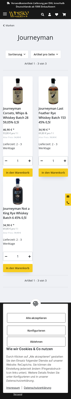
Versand (17, 394)
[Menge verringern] (6, 160)
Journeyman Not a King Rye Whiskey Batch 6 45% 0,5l (16, 213)
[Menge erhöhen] (29, 160)
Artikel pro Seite (44, 54)
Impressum (13, 387)
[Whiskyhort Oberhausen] (22, 14)
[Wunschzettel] (56, 14)
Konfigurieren (36, 330)
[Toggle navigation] (5, 12)
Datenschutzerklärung (37, 387)
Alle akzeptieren (36, 318)
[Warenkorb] (64, 14)
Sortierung (15, 54)
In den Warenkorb (17, 172)
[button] (43, 14)
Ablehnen (36, 341)
